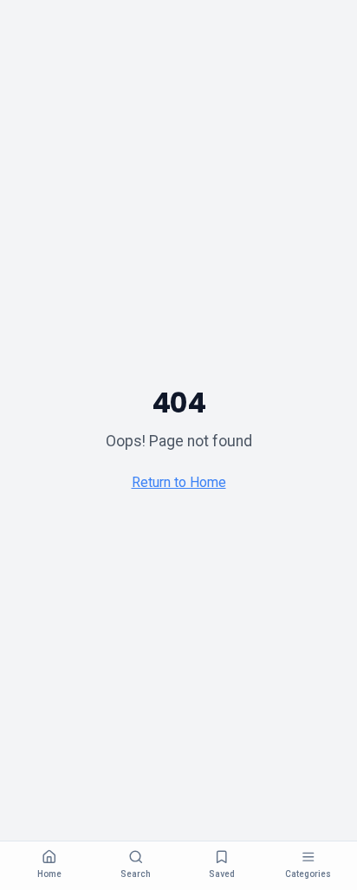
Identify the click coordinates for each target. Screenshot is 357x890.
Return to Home (179, 482)
